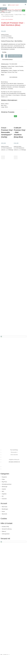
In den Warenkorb (15, 56)
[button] (3, 157)
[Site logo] (13, 5)
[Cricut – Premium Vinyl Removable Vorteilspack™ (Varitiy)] (7, 120)
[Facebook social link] (12, 1)
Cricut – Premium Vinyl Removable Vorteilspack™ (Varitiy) (7, 132)
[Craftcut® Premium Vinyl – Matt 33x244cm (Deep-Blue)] (20, 120)
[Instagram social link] (14, 1)
